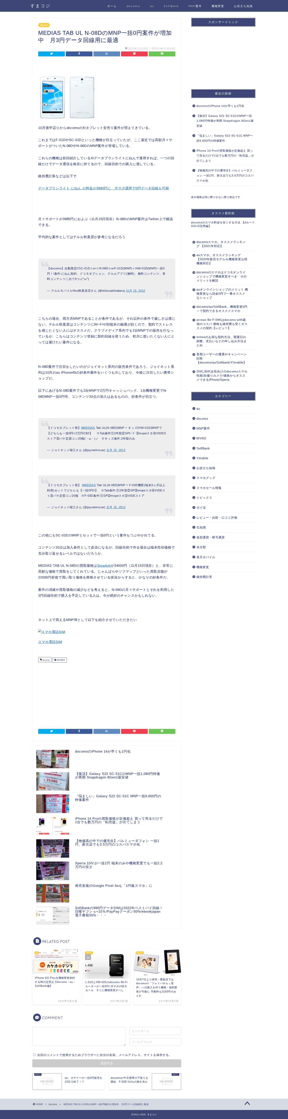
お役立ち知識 (243, 6)
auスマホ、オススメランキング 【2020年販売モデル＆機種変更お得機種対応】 (222, 259)
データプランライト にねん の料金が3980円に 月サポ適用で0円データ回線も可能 (103, 188)
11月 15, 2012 (135, 290)
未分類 (201, 547)
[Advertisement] (106, 693)
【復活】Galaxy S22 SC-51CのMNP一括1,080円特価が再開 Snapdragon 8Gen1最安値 (225, 120)
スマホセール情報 (209, 487)
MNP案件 (195, 6)
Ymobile (202, 458)
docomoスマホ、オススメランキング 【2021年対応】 (221, 244)
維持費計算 (204, 576)
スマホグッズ (206, 477)
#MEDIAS (88, 427)
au (152, 6)
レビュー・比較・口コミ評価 (217, 517)
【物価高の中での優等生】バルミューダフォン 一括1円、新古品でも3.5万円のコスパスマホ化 (225, 175)
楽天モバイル (206, 557)
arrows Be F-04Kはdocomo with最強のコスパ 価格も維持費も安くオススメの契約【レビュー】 (222, 324)
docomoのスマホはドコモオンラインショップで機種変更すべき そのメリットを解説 (222, 276)
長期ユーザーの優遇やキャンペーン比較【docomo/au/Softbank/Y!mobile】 (222, 358)
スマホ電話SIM (50, 642)
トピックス (204, 497)
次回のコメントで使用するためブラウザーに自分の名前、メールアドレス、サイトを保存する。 (104, 1055)
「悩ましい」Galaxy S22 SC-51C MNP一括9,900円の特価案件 (225, 138)
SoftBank (171, 6)
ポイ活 (201, 507)
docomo (133, 6)
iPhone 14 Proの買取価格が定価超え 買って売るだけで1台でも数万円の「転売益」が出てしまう (225, 155)
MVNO (201, 438)
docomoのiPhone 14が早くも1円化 (220, 105)
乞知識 (201, 527)
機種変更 (218, 6)
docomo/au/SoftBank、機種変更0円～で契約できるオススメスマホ (222, 308)
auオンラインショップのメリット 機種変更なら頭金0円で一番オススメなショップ (222, 293)
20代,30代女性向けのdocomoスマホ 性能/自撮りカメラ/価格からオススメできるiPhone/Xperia (222, 375)
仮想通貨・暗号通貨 (211, 537)
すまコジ (40, 5)
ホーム (112, 6)
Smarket (104, 566)
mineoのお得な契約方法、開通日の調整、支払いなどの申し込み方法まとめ (222, 341)
